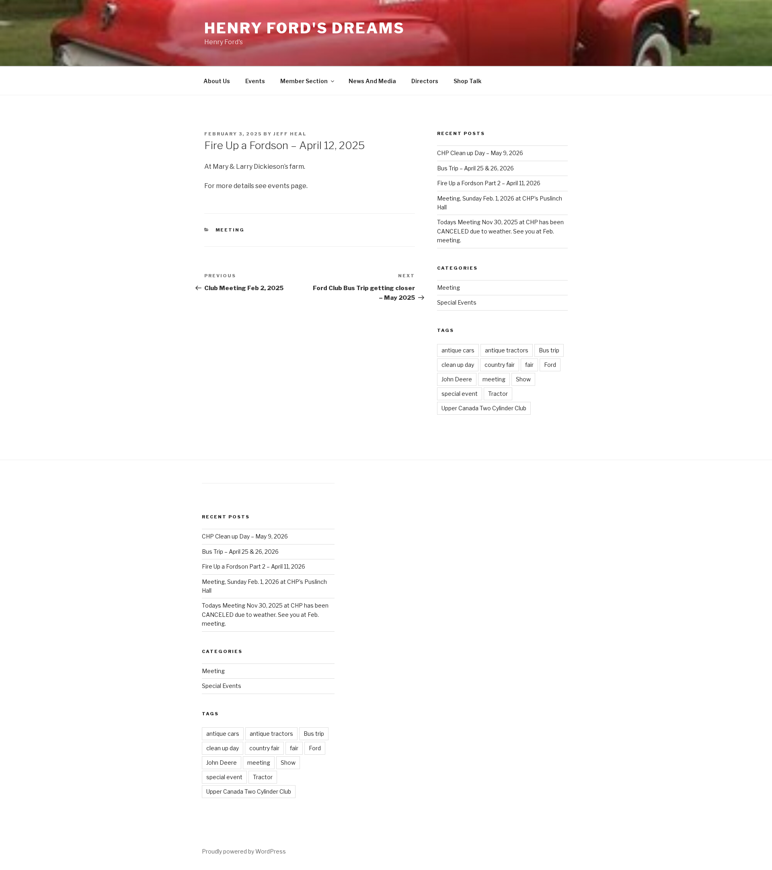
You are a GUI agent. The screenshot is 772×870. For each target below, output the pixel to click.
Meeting (230, 230)
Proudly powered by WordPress (244, 851)
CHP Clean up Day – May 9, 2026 (480, 152)
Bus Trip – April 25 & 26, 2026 (475, 168)
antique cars (457, 350)
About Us (216, 81)
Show (523, 379)
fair (529, 364)
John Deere (456, 379)
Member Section (304, 81)
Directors (424, 81)
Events (255, 81)
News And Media (372, 81)
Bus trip (549, 350)
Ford (550, 364)
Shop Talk (467, 81)
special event (459, 393)
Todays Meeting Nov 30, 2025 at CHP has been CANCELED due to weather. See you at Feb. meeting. (500, 231)
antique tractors (506, 350)
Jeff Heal (289, 134)
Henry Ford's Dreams (304, 28)
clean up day (457, 364)
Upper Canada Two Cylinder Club (483, 408)
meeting (493, 379)
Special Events (456, 302)
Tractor (498, 393)
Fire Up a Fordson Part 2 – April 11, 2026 (488, 183)
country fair (500, 364)
